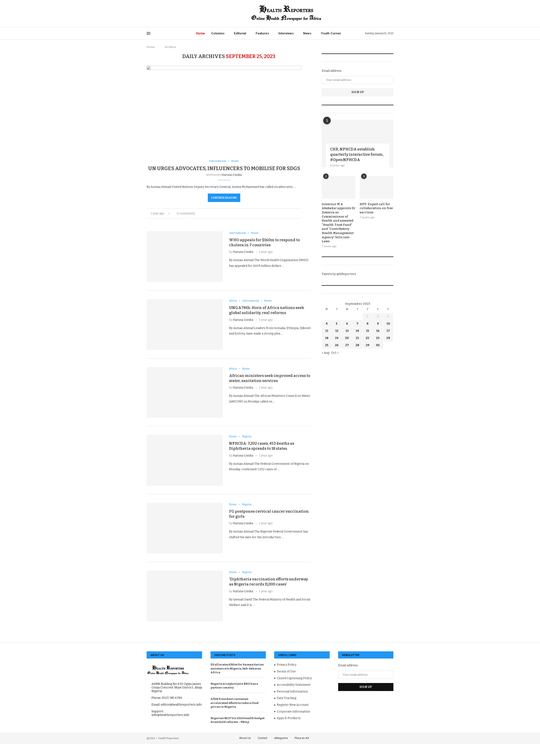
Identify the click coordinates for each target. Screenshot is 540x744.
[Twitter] (152, 13)
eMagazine (281, 738)
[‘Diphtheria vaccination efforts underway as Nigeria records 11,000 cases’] (185, 596)
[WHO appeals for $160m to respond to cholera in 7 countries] (185, 256)
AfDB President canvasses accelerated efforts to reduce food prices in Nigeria (235, 702)
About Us (245, 738)
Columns (217, 33)
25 (326, 345)
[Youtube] (167, 13)
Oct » (335, 353)
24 (388, 338)
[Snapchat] (177, 13)
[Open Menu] (148, 33)
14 (357, 331)
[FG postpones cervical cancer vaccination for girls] (185, 528)
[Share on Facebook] (291, 213)
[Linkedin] (162, 13)
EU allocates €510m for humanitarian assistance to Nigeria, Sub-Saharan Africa (237, 668)
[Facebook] (148, 13)
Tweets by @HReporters (339, 274)
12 (336, 331)
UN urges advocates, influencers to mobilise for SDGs (224, 168)
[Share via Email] (300, 213)
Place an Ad (302, 738)
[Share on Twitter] (296, 213)
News (307, 33)
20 (347, 338)
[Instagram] (157, 13)
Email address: (332, 71)
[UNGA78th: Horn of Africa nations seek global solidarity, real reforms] (185, 324)
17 (388, 331)
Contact (262, 738)
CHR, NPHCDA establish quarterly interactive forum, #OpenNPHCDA (356, 154)
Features (262, 33)
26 (337, 345)
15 (367, 331)
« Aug (325, 353)
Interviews (286, 33)
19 (336, 338)
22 (367, 338)
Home (200, 33)
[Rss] (182, 13)
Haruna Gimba (231, 175)
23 (377, 338)
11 (326, 331)
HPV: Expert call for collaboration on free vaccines (376, 208)
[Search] (391, 13)
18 (326, 338)
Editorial (240, 33)
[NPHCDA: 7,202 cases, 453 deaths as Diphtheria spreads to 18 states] (185, 460)
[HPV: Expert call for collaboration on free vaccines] (376, 187)
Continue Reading (224, 197)
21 (357, 338)
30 (378, 345)
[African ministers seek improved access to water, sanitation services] (185, 392)
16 (377, 331)
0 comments (186, 213)
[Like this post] (286, 213)
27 (347, 345)
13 (347, 331)
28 (357, 345)
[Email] (172, 13)
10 (388, 323)
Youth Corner (331, 33)
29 (367, 345)
